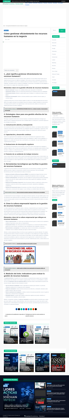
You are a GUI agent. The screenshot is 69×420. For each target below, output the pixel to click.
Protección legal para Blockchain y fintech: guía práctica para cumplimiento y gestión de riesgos (56, 409)
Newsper (17, 415)
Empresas (6, 30)
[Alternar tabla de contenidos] (16, 70)
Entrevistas (54, 51)
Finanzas (54, 54)
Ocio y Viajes (54, 71)
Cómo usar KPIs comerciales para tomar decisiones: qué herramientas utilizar (41, 341)
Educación (54, 42)
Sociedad (54, 79)
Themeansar (5, 416)
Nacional (54, 65)
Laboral (53, 59)
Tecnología (54, 82)
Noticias (53, 68)
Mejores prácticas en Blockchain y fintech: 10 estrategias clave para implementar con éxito (58, 187)
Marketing (54, 62)
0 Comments (28, 408)
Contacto (27, 4)
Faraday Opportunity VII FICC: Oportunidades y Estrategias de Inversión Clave (58, 369)
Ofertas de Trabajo (55, 74)
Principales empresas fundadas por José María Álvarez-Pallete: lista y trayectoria (26, 341)
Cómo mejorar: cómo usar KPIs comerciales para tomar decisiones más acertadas (10, 341)
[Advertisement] (34, 17)
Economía (54, 39)
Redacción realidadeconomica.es (12, 408)
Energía (53, 48)
